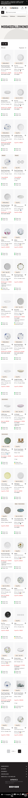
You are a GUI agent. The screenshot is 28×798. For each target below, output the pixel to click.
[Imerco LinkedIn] (18, 787)
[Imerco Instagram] (12, 787)
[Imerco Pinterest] (16, 787)
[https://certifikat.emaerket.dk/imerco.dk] (12, 796)
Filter (3, 43)
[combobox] (14, 751)
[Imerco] (14, 8)
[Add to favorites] (12, 65)
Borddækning (4, 16)
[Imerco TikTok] (14, 787)
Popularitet (21, 48)
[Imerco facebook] (10, 787)
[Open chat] (2, 12)
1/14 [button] (13, 751)
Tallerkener (12, 16)
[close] (26, 1)
